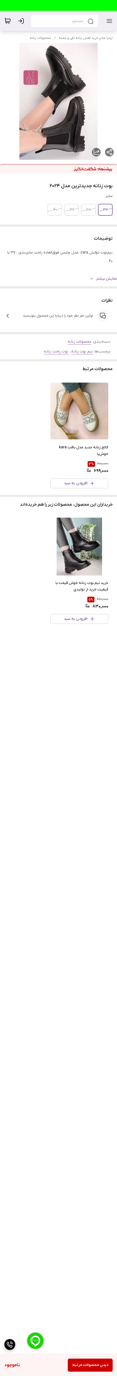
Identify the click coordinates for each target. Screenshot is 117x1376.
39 (72, 209)
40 (55, 209)
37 (105, 209)
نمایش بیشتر (106, 278)
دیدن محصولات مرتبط (90, 1365)
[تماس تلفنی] (9, 1344)
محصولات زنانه (40, 38)
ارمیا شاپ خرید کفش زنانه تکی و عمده (86, 38)
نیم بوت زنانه (82, 351)
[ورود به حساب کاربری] (22, 21)
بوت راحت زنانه (56, 351)
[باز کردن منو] (108, 21)
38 (88, 209)
